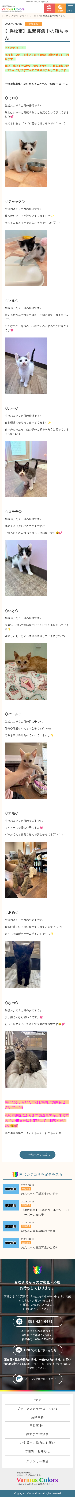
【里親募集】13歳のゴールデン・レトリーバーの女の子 (45, 1212)
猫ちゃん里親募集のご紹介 (38, 1231)
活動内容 (37, 1417)
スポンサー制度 (37, 1461)
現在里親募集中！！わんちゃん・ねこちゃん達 (33, 1133)
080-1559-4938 (44, 1339)
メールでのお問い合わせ (40, 1378)
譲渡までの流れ (37, 1434)
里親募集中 (37, 1425)
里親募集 (33, 23)
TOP (37, 1400)
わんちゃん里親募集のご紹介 (39, 1193)
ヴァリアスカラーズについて (37, 1408)
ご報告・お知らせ (37, 1451)
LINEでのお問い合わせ (40, 1350)
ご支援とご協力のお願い (37, 1442)
